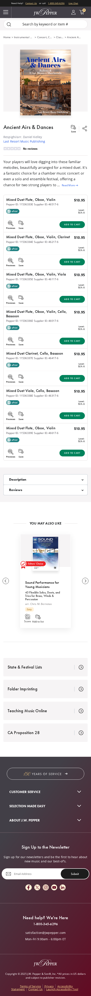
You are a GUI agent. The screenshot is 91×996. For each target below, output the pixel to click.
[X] (37, 887)
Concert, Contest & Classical (45, 37)
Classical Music (60, 37)
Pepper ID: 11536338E (19, 395)
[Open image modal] (45, 84)
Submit (75, 874)
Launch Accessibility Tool (62, 989)
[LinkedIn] (63, 887)
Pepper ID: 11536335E (19, 279)
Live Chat (73, 3)
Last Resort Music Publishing (24, 141)
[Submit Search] (9, 24)
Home (7, 37)
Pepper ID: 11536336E (19, 321)
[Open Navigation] (5, 12)
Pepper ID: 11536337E (19, 358)
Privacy (49, 986)
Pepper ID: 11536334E (19, 242)
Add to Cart (72, 224)
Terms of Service (30, 986)
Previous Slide (6, 581)
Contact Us (31, 3)
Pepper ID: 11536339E (19, 433)
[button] (45, 81)
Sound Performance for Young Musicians (42, 584)
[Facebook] (28, 887)
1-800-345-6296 (56, 3)
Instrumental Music (24, 37)
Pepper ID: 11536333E (19, 204)
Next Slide (85, 581)
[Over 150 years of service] (45, 774)
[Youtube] (54, 887)
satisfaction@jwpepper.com (45, 932)
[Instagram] (46, 887)
